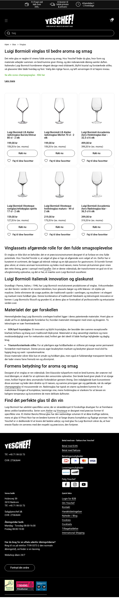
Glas (14, 44)
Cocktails (67, 524)
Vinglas (23, 44)
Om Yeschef (68, 503)
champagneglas (13, 386)
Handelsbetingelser (72, 511)
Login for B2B (69, 498)
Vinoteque (62, 410)
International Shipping (73, 532)
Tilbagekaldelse (70, 528)
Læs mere (10, 81)
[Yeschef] (59, 20)
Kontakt (66, 507)
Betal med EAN (70, 446)
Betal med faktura (71, 450)
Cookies (66, 520)
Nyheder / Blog (69, 515)
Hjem (7, 44)
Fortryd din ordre (19, 567)
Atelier (49, 410)
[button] (111, 20)
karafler (47, 268)
